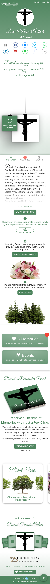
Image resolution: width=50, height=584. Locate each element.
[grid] (25, 121)
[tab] (11, 158)
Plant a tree (25, 292)
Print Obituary (26, 212)
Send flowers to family (24, 254)
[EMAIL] (15, 51)
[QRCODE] (6, 45)
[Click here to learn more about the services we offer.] (25, 560)
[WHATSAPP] (44, 45)
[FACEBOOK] (15, 45)
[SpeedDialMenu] (43, 577)
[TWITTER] (34, 45)
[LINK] (44, 51)
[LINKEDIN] (6, 51)
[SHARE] (34, 51)
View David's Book (25, 446)
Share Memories (26, 571)
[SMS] (25, 51)
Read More (25, 207)
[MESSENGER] (25, 45)
